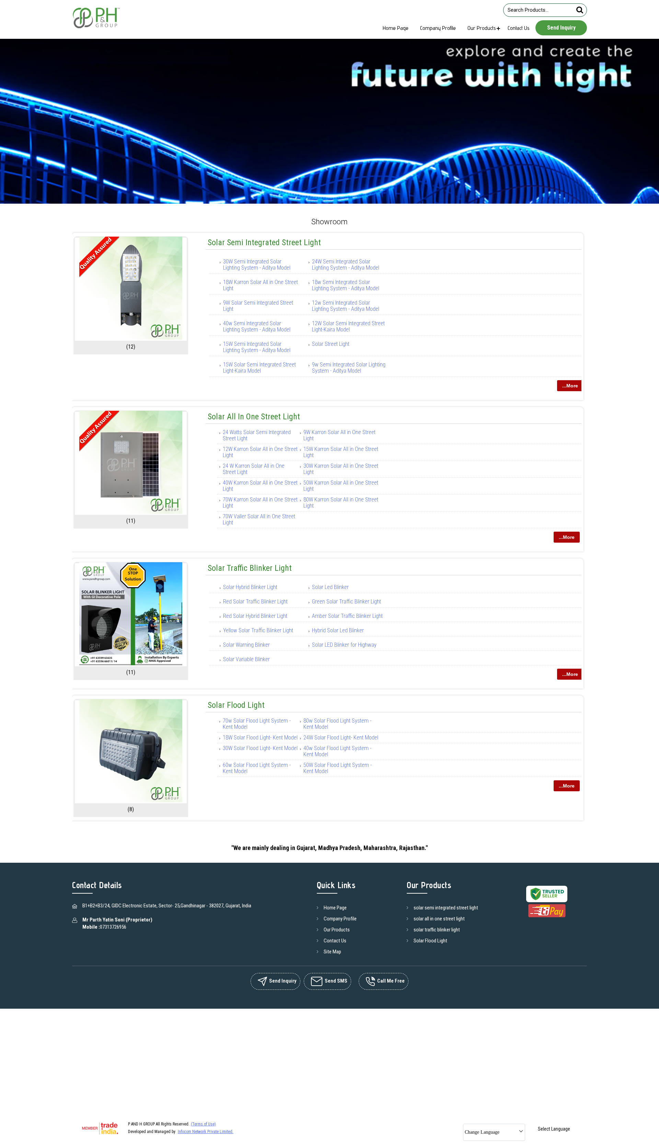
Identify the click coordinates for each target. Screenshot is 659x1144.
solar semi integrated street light (264, 242)
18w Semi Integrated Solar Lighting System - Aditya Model (345, 285)
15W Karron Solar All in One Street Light (340, 452)
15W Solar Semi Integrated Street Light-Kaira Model (259, 367)
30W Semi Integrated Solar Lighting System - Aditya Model (256, 264)
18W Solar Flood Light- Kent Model (260, 737)
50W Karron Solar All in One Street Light (340, 485)
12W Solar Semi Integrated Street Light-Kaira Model (348, 326)
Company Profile (438, 28)
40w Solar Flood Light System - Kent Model (337, 751)
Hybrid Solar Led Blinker (338, 630)
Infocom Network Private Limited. (205, 1131)
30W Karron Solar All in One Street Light (340, 469)
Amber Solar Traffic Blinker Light (347, 616)
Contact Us (519, 28)
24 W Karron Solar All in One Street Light (254, 469)
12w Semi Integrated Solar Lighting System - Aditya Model (345, 305)
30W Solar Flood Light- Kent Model (260, 748)
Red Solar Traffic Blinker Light (255, 601)
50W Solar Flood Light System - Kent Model (337, 768)
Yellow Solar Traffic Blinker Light (258, 630)
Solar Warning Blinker (246, 645)
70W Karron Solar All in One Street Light (260, 502)
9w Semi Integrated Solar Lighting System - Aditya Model (348, 367)
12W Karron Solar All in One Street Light (260, 452)
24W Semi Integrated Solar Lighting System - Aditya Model (345, 264)
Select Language (554, 1129)
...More (570, 385)
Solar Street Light (330, 344)
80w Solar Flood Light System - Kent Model (337, 723)
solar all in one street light (254, 416)
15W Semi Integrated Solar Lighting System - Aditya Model (256, 347)
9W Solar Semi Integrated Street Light (258, 305)
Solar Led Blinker (330, 587)
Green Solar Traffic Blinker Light (346, 601)
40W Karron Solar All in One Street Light (260, 485)
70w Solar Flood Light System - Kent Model (257, 723)
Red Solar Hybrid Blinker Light (255, 616)
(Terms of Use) (203, 1124)
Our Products (481, 28)
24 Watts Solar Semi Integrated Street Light (257, 435)
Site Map (332, 952)
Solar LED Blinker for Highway (344, 645)
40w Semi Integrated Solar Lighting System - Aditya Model (256, 326)
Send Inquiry (561, 27)
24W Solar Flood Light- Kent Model (340, 737)
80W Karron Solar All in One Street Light (340, 502)
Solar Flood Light (236, 705)
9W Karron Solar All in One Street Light (339, 435)
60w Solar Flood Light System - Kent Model (257, 768)
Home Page (395, 28)
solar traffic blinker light (250, 568)
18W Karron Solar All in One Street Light (260, 285)
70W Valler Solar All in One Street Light (259, 519)
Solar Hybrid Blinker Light (250, 587)
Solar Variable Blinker (246, 659)
